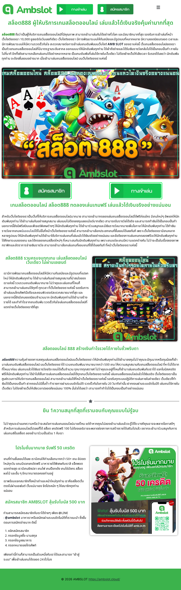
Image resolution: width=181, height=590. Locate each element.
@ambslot (12, 518)
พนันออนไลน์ (27, 231)
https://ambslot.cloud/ (104, 579)
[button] (158, 7)
